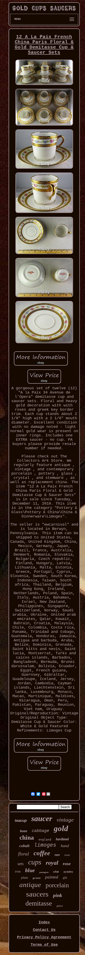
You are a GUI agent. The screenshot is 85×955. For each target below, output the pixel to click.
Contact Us (44, 930)
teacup (21, 820)
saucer (41, 818)
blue (30, 870)
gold (61, 828)
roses (67, 855)
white (56, 871)
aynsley (68, 871)
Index (44, 922)
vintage (65, 820)
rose (67, 863)
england (45, 839)
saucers (37, 894)
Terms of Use (44, 945)
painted (51, 877)
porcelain (57, 885)
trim (18, 871)
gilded (59, 906)
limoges (45, 845)
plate (24, 877)
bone (23, 831)
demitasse (38, 903)
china (26, 837)
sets (20, 863)
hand (65, 845)
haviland (62, 839)
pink (57, 895)
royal (52, 863)
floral (23, 854)
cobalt (24, 846)
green (37, 878)
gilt (65, 877)
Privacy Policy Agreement (44, 937)
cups (34, 862)
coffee (42, 853)
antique (30, 885)
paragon (44, 872)
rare (57, 855)
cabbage (40, 831)
